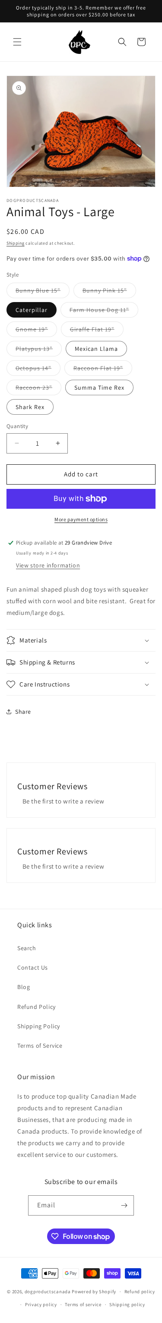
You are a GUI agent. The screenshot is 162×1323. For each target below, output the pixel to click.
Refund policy (139, 1291)
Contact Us (32, 967)
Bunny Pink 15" (109, 292)
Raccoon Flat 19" (102, 370)
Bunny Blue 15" (43, 292)
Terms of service (83, 1304)
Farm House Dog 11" (104, 312)
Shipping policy (127, 1304)
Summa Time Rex (99, 387)
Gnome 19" (36, 331)
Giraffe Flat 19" (97, 331)
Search (26, 948)
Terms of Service (40, 1045)
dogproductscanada (48, 1291)
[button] (17, 41)
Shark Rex (30, 407)
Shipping (15, 243)
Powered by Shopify (94, 1291)
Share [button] (23, 711)
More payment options (81, 519)
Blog (23, 987)
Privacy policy (41, 1304)
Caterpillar (32, 310)
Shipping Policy (38, 1026)
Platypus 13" (39, 350)
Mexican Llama (96, 349)
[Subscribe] (123, 1205)
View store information (48, 565)
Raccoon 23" (38, 389)
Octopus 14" (38, 370)
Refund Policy (36, 1007)
